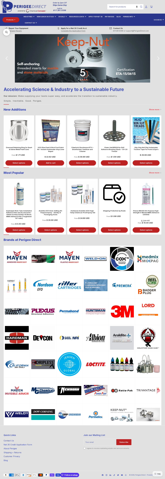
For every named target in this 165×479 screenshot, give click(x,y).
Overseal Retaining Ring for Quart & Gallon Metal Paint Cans (19, 148)
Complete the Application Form (73, 31)
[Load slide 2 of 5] (80, 79)
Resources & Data (76, 17)
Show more (154, 109)
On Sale (61, 17)
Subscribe (123, 442)
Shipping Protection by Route (114, 211)
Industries (28, 17)
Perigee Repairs (15, 31)
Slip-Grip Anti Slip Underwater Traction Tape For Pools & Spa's (146, 148)
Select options (19, 163)
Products (10, 20)
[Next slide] (158, 58)
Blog (119, 17)
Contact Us (30, 23)
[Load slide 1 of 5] (78, 79)
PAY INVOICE (109, 17)
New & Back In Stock (45, 17)
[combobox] (125, 6)
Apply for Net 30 (95, 17)
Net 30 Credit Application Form (18, 444)
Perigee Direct (140, 475)
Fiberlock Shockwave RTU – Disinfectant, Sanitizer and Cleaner (82, 149)
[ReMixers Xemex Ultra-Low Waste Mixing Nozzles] (17, 285)
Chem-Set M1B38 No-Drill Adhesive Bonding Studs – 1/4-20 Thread (114, 149)
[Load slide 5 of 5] (87, 79)
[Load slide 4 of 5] (85, 79)
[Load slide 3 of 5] (83, 79)
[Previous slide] (7, 58)
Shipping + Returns (12, 452)
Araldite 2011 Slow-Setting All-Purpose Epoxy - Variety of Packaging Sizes (51, 212)
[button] (137, 6)
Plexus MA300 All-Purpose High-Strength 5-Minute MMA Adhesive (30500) (146, 212)
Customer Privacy (12, 456)
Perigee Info (128, 17)
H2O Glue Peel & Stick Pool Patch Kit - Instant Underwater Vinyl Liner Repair (50, 149)
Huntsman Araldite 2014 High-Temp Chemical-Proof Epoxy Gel (82, 212)
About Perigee (10, 448)
